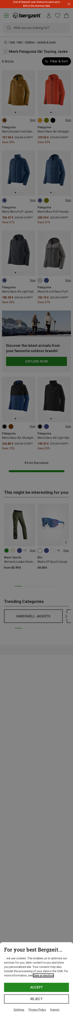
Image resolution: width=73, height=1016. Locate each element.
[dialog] (36, 979)
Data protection (43, 975)
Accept (36, 987)
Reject (36, 999)
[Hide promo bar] (68, 4)
